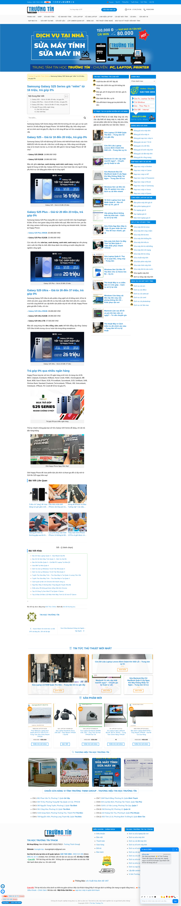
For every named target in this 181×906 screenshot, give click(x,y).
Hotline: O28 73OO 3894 (35, 2)
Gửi (175, 901)
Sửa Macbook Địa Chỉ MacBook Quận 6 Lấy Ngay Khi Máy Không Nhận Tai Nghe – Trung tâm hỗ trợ (115, 175)
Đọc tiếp (65, 744)
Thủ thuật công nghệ (104, 21)
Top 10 (118, 2)
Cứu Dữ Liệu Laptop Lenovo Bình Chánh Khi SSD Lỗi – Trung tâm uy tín (115, 148)
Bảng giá (90, 21)
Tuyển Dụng (134, 2)
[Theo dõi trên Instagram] (55, 2)
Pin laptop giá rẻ (140, 210)
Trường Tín (32, 76)
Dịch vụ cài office (140, 290)
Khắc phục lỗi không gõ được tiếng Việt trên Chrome (49, 588)
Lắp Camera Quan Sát (75, 21)
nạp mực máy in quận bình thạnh (87, 890)
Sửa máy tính (49, 16)
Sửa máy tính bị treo (141, 235)
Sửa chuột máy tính (141, 258)
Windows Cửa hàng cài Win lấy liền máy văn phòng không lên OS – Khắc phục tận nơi (113, 299)
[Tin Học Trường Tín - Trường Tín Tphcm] (46, 9)
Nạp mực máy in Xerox (142, 189)
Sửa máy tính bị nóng (142, 254)
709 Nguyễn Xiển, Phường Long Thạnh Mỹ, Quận (59, 817)
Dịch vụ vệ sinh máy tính (138, 845)
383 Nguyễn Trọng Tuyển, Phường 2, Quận (57, 805)
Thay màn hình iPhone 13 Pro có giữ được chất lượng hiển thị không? (77, 535)
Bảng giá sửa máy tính (142, 130)
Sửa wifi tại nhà (47, 21)
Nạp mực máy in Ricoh (142, 182)
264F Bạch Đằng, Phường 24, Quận (119, 798)
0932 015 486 (78, 854)
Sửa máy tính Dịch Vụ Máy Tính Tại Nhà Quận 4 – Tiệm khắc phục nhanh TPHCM (115, 244)
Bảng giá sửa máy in (141, 134)
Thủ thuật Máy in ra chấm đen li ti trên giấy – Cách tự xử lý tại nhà (114, 285)
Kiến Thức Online (43, 76)
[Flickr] (71, 2)
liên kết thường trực (69, 607)
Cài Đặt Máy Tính (121, 16)
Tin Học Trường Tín (96, 903)
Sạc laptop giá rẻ (140, 214)
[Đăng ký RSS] (65, 2)
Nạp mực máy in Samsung (144, 186)
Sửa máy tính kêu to (141, 242)
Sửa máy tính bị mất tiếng (143, 246)
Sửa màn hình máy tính (142, 265)
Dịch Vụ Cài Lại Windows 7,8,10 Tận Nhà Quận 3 (48, 572)
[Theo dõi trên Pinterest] (63, 2)
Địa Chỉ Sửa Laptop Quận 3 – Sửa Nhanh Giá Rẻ (48, 556)
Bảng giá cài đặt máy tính (143, 154)
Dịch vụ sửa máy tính (137, 837)
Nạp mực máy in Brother (143, 166)
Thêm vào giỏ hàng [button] (40, 744)
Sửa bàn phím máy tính (142, 261)
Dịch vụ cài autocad (141, 294)
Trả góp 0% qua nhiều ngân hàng (43, 107)
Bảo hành (100, 852)
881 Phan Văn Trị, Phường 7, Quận (53, 798)
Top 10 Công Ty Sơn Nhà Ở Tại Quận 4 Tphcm (48, 591)
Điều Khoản (32, 890)
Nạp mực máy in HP (141, 174)
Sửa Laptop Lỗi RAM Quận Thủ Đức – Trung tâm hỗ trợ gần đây (115, 135)
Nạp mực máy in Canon (142, 170)
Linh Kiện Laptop (105, 16)
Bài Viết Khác (41, 112)
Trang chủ (31, 16)
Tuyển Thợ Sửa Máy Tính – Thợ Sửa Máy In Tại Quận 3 (51, 578)
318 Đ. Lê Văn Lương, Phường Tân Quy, (119, 805)
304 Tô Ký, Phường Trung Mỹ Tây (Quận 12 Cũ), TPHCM (58, 802)
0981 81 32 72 (32, 857)
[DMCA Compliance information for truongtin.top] (107, 871)
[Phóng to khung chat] (173, 849)
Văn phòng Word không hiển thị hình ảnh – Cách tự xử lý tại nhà (114, 215)
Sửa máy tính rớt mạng (142, 250)
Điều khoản (100, 834)
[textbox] (156, 901)
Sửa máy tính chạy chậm (143, 231)
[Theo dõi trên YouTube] (69, 2)
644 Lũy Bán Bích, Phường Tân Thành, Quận (121, 802)
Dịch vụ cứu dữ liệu (136, 856)
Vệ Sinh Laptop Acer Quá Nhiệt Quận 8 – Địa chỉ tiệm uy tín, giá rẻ (114, 202)
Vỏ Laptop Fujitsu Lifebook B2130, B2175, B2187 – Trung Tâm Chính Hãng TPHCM (116, 732)
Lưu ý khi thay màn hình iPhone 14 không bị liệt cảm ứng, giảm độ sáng (57, 535)
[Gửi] (85, 118)
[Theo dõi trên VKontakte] (73, 2)
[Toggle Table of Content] (65, 96)
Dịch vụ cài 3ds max (141, 305)
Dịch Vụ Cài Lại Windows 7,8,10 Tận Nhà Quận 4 (48, 569)
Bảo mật (99, 837)
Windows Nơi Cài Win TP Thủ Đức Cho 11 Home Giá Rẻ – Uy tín (115, 272)
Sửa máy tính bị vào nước (143, 269)
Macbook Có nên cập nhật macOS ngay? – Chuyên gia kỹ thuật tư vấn (115, 161)
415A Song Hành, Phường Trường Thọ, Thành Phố (60, 813)
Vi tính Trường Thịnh (136, 874)
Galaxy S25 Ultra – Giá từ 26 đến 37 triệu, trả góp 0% (49, 104)
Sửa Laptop (78, 16)
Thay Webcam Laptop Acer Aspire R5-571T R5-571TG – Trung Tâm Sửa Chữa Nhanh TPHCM (40, 733)
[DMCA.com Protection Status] (107, 861)
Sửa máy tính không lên (142, 238)
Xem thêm (58, 690)
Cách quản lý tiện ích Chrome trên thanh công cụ (48, 581)
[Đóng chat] (176, 849)
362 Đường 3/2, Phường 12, (116, 809)
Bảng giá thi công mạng (142, 157)
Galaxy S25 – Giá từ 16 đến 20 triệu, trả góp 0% (48, 99)
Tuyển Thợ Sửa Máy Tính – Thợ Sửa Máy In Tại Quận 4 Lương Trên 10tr (56, 575)
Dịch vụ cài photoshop (142, 301)
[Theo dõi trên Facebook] (53, 2)
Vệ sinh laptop (91, 16)
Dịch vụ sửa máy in (136, 863)
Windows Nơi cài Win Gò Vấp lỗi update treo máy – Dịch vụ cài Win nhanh (114, 189)
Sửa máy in (143, 16)
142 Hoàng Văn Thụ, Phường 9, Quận (120, 813)
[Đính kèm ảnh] (142, 896)
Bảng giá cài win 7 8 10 (142, 142)
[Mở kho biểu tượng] (177, 896)
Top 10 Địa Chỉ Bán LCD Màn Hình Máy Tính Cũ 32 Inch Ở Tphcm (54, 594)
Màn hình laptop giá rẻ (142, 218)
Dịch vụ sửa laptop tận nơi (139, 834)
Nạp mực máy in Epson (142, 193)
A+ (152, 897)
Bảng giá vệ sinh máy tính (143, 150)
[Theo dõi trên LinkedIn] (67, 2)
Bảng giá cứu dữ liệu (141, 146)
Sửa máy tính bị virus (141, 227)
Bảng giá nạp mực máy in (143, 138)
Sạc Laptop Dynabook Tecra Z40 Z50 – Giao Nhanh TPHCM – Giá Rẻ (65, 732)
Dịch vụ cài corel (140, 297)
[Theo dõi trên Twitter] (57, 2)
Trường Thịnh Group (71, 844)
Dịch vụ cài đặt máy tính (138, 841)
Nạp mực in (32, 21)
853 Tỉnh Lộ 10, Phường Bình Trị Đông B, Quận (123, 817)
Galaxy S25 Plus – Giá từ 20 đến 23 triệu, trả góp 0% (49, 102)
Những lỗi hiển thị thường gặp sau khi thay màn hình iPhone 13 (38, 535)
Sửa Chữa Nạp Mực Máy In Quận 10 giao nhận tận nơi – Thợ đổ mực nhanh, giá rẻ (115, 229)
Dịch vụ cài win (139, 286)
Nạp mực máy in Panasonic (144, 178)
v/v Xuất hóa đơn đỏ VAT (97, 881)
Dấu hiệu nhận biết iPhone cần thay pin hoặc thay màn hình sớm (58, 506)
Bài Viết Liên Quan (43, 109)
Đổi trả (98, 848)
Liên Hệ (151, 2)
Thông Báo (125, 2)
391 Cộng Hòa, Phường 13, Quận (53, 809)
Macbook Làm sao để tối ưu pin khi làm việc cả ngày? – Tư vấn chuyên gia (115, 313)
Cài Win (133, 16)
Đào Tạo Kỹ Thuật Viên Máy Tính (127, 21)
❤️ (172, 897)
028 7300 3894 (66, 854)
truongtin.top (39, 849)
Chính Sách (42, 890)
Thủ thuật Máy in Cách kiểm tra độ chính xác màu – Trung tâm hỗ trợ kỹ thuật (115, 327)
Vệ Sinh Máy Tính (64, 16)
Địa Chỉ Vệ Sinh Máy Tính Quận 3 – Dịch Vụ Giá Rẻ (49, 559)
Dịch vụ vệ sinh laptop (137, 848)
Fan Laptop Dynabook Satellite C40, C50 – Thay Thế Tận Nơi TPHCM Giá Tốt (90, 732)
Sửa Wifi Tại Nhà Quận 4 (40, 565)
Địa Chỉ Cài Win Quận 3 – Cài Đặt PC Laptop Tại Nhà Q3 (51, 562)
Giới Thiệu (144, 2)
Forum (111, 2)
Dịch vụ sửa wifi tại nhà (137, 859)
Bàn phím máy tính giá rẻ (143, 202)
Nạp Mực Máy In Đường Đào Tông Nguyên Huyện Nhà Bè (51, 585)
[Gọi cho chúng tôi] (61, 2)
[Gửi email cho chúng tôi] (59, 2)
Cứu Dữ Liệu (60, 21)
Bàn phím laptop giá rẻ (142, 206)
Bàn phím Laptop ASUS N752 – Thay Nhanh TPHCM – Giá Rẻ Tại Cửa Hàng (141, 732)
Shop (40, 16)
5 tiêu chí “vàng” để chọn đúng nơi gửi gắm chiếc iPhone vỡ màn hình (38, 506)
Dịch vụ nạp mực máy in (138, 867)
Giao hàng (100, 845)
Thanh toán (100, 841)
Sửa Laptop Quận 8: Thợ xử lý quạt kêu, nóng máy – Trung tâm (114, 258)
